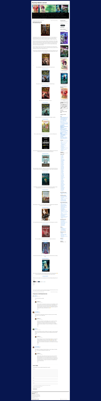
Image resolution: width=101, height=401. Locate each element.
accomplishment (62, 118)
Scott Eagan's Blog (63, 215)
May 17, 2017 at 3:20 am (37, 347)
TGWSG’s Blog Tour (62, 13)
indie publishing (65, 128)
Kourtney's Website (63, 225)
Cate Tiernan (62, 163)
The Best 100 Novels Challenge (54, 20)
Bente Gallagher (62, 160)
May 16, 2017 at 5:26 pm (37, 312)
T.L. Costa (62, 190)
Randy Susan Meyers (63, 184)
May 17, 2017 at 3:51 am (39, 319)
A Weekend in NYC (63, 147)
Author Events (39, 13)
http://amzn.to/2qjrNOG (45, 240)
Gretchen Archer (62, 167)
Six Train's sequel (64, 131)
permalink (48, 290)
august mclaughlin (62, 119)
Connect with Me (35, 13)
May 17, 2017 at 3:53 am (39, 337)
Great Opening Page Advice (63, 228)
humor (61, 128)
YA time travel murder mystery (63, 138)
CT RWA (62, 233)
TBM (35, 295)
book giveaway (61, 120)
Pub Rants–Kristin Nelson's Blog (64, 214)
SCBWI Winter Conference (63, 200)
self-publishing (66, 130)
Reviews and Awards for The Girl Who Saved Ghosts (53, 13)
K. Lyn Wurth (62, 173)
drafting (67, 123)
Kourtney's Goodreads (63, 223)
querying (61, 130)
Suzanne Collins (62, 189)
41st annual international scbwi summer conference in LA (64, 117)
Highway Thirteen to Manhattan (64, 127)
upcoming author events (63, 135)
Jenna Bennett (62, 170)
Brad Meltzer (62, 161)
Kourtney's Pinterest (63, 224)
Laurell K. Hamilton (63, 177)
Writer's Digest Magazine (63, 230)
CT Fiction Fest (62, 197)
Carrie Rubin (37, 311)
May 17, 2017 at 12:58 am (38, 329)
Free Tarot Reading (63, 221)
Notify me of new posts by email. (36, 387)
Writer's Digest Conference (63, 137)
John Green (62, 172)
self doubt (61, 131)
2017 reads (43, 289)
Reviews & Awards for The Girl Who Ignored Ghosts (39, 14)
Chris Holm (62, 165)
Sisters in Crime (62, 235)
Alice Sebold (62, 156)
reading (39, 289)
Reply (35, 299)
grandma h (62, 125)
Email (33, 380)
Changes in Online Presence (63, 145)
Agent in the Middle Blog (63, 204)
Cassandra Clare (62, 162)
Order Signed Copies (44, 13)
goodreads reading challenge (53, 289)
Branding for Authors (63, 206)
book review (64, 120)
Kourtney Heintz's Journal (39, 2)
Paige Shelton (62, 129)
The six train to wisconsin (63, 134)
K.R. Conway (62, 174)
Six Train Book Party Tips (63, 16)
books (45, 289)
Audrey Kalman (37, 346)
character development (62, 122)
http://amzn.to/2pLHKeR (45, 85)
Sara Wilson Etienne (63, 187)
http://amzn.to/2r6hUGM (45, 258)
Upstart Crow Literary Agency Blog (64, 216)
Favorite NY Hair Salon (63, 220)
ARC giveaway (65, 118)
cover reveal (61, 123)
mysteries (35, 290)
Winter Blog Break (63, 150)
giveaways (61, 124)
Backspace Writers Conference (64, 196)
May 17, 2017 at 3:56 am (39, 354)
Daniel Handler (62, 166)
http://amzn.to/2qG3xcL (45, 189)
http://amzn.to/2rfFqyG (45, 135)
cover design (66, 122)
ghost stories (48, 289)
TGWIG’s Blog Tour (47, 14)
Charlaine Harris (62, 164)
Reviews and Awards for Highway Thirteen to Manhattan (57, 14)
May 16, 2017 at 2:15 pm (39, 302)
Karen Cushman (62, 175)
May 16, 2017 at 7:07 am (37, 296)
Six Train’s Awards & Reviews (43, 16)
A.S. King (62, 155)
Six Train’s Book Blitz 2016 (51, 16)
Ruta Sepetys (62, 186)
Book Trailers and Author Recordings (37, 17)
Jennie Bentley (62, 171)
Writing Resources (44, 17)
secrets (64, 130)
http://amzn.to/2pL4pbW (45, 153)
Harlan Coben (62, 168)
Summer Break (62, 146)
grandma (63, 124)
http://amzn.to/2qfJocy (45, 102)
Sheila (36, 328)
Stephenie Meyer (62, 188)
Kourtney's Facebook (63, 222)
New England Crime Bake (63, 199)
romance (43, 290)
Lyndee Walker (62, 180)
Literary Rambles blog (63, 209)
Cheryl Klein (62, 227)
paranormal (38, 290)
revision (62, 130)
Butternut (61, 121)
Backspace (62, 232)
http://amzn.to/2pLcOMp (45, 207)
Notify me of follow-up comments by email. (37, 386)
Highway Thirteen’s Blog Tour (36, 16)
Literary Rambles (62, 208)
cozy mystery (64, 123)
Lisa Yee (62, 179)
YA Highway (62, 239)
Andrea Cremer (62, 159)
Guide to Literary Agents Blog (64, 207)
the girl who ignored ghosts (63, 133)
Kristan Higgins (62, 176)
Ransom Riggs (62, 185)
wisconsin (61, 136)
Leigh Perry (62, 178)
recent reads (40, 290)
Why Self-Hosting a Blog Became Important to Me (38, 20)
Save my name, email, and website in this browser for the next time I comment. (42, 385)
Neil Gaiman (62, 182)
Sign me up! (62, 25)
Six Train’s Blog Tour (57, 16)
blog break (66, 119)
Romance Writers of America (63, 234)
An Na (61, 158)
